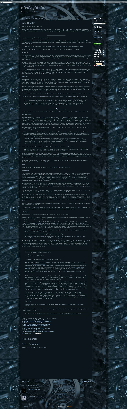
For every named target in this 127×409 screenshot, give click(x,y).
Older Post (87, 382)
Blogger (70, 406)
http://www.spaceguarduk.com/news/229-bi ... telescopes (39, 331)
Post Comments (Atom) (33, 385)
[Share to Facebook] (39, 333)
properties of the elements (38, 264)
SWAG (95, 33)
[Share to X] (38, 333)
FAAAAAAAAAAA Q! (99, 31)
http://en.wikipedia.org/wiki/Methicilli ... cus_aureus (36, 328)
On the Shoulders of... (31, 396)
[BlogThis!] (37, 333)
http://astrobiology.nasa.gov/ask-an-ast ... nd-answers (37, 321)
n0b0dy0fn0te (33, 7)
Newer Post (25, 382)
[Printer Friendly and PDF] (97, 44)
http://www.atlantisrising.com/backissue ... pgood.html (37, 324)
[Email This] (35, 333)
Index (95, 29)
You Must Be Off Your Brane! (33, 389)
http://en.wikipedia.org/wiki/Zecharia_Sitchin (35, 320)
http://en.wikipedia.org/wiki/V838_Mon (33, 322)
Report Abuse (98, 37)
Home (56, 382)
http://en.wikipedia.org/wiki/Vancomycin (33, 330)
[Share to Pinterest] (40, 333)
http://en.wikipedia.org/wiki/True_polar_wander (35, 325)
